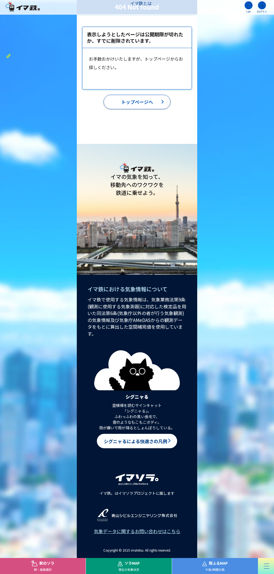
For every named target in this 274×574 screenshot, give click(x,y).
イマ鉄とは (141, 3)
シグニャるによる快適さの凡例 (135, 441)
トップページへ (137, 102)
